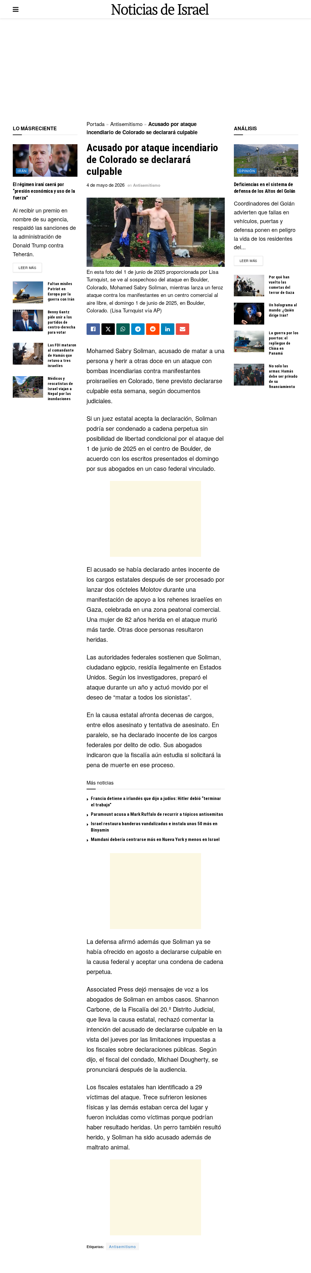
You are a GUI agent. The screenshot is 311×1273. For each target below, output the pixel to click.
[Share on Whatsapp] (123, 329)
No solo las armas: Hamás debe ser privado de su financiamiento (283, 376)
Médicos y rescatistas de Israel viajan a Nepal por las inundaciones (60, 388)
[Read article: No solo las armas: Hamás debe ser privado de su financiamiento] (249, 375)
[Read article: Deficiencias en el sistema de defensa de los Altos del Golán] (266, 160)
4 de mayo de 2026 (106, 185)
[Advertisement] (155, 69)
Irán (22, 170)
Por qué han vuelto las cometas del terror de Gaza (281, 285)
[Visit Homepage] (160, 9)
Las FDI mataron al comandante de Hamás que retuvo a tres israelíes (62, 355)
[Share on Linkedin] (167, 329)
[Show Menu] (16, 9)
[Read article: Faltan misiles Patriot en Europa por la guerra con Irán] (28, 292)
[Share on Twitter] (108, 329)
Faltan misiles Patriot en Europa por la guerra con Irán (61, 291)
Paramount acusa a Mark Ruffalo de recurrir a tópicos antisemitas (157, 814)
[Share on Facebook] (93, 329)
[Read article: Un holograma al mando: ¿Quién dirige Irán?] (249, 314)
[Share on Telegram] (138, 329)
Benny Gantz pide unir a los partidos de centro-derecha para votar (61, 322)
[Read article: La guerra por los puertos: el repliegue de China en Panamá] (249, 341)
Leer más (30, 267)
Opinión (247, 170)
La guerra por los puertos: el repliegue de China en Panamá (283, 343)
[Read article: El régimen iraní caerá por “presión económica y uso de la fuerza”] (45, 160)
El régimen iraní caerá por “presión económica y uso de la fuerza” (44, 191)
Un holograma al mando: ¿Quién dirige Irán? (283, 310)
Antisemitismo (126, 124)
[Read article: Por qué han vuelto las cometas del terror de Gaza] (249, 286)
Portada (95, 124)
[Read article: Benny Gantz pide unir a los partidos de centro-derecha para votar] (28, 321)
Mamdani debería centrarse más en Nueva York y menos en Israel (155, 839)
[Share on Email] (182, 329)
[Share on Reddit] (152, 329)
